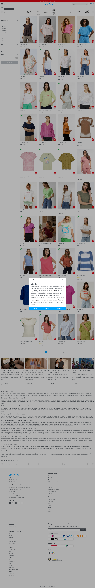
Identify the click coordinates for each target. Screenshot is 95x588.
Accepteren (59, 308)
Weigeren (47, 308)
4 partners (52, 290)
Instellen (35, 308)
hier (37, 300)
